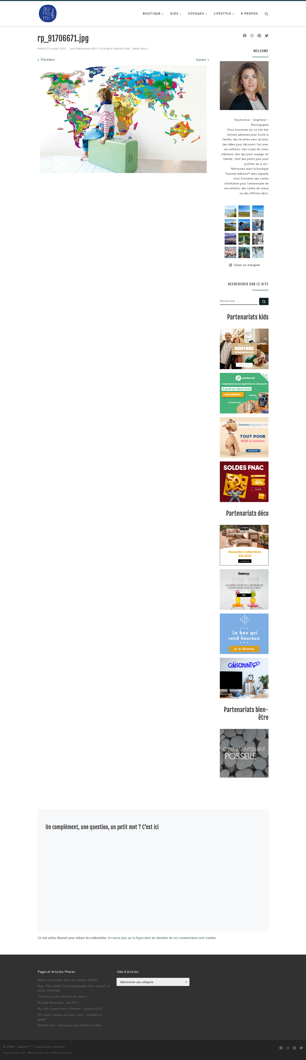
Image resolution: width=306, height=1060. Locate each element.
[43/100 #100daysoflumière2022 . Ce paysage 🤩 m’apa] (258, 211)
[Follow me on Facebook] (245, 36)
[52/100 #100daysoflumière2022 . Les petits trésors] (230, 252)
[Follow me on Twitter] (267, 36)
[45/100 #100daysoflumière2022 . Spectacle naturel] (230, 225)
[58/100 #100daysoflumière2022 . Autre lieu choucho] (258, 252)
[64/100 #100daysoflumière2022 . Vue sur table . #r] (258, 225)
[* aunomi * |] (47, 13)
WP (23, 1052)
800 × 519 (98, 48)
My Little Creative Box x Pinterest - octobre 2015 (69, 1009)
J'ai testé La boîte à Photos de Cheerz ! (62, 996)
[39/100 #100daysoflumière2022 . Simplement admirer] (230, 239)
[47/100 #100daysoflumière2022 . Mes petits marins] (244, 225)
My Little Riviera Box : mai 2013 (58, 1002)
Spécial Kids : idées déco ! (131, 48)
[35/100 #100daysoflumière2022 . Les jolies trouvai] (258, 239)
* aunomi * (23, 1047)
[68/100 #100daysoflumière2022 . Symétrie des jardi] (244, 239)
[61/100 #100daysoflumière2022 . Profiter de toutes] (244, 211)
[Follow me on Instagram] (252, 36)
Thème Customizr (61, 1052)
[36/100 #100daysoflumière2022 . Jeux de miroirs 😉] (244, 252)
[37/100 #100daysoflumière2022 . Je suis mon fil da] (230, 211)
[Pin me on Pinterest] (259, 36)
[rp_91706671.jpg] (123, 119)
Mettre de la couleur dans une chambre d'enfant (67, 980)
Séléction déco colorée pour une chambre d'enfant (69, 1025)
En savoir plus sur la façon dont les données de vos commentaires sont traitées (162, 938)
